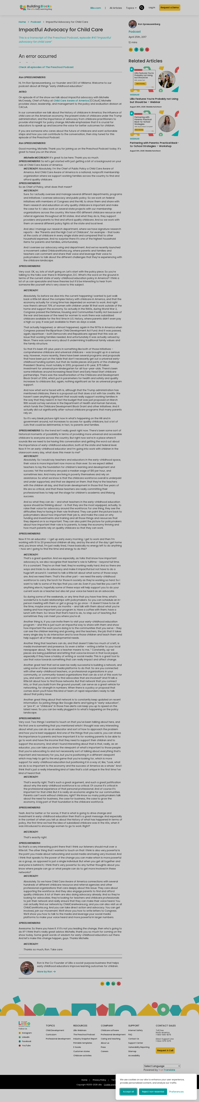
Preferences (176, 1091)
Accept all (128, 1091)
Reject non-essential (153, 1091)
